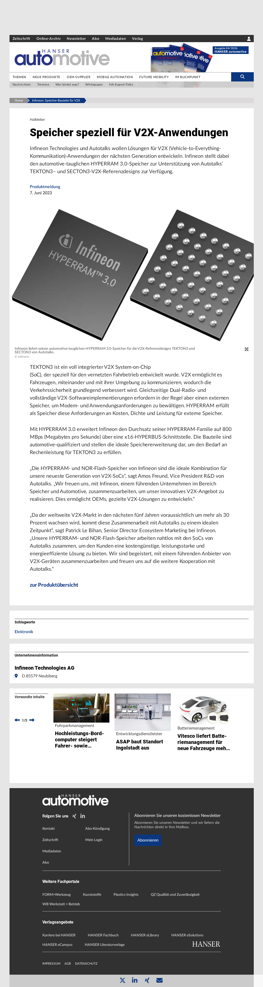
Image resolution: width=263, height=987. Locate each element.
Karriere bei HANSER (59, 935)
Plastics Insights (126, 895)
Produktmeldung (45, 187)
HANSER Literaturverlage (105, 945)
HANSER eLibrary (145, 935)
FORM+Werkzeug (56, 895)
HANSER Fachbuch (103, 935)
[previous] (17, 720)
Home (19, 100)
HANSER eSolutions (187, 935)
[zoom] (247, 349)
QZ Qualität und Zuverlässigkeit (175, 895)
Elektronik (24, 632)
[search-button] (242, 76)
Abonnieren (147, 840)
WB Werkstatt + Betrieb (61, 904)
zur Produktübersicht (54, 585)
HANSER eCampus (57, 945)
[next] (31, 720)
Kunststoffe (92, 895)
